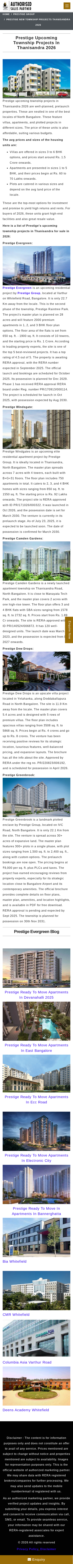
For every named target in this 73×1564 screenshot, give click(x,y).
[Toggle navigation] (67, 5)
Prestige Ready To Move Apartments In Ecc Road (36, 1099)
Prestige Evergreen (17, 287)
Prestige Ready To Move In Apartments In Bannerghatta (36, 1211)
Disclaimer (48, 1549)
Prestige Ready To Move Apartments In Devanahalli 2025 (36, 994)
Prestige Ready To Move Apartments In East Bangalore (36, 1047)
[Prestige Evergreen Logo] (17, 5)
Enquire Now (69, 630)
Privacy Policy (27, 1549)
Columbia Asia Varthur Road (27, 1362)
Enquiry (38, 1559)
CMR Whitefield (16, 1315)
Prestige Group (24, 14)
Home (6, 14)
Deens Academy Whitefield (26, 1410)
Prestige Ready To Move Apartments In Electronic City (36, 1158)
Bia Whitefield (15, 1261)
